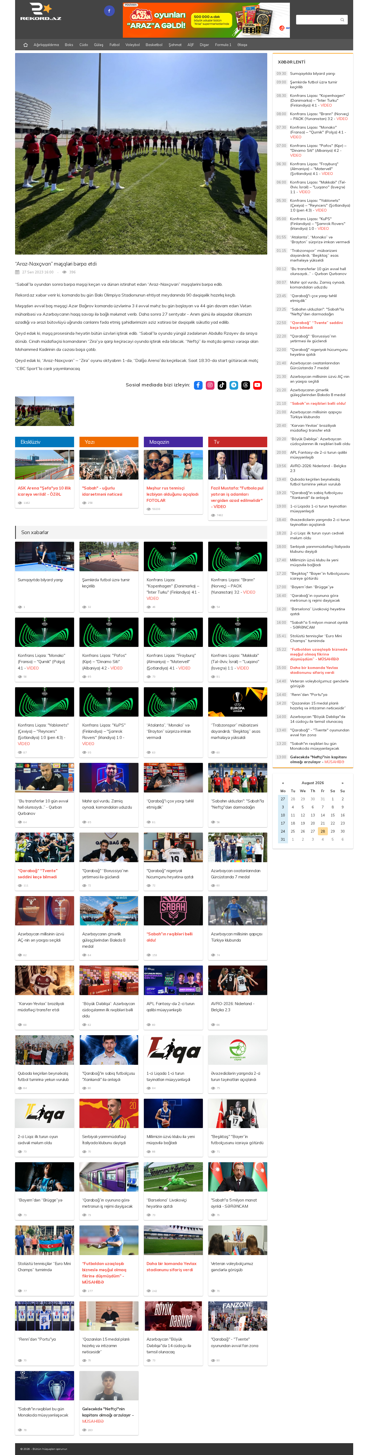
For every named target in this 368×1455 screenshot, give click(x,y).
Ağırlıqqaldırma (46, 45)
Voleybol (133, 45)
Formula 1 (223, 45)
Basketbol (154, 45)
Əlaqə (242, 45)
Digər (204, 45)
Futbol (115, 45)
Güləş (98, 45)
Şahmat (175, 45)
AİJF (191, 45)
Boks (69, 45)
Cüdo (83, 45)
